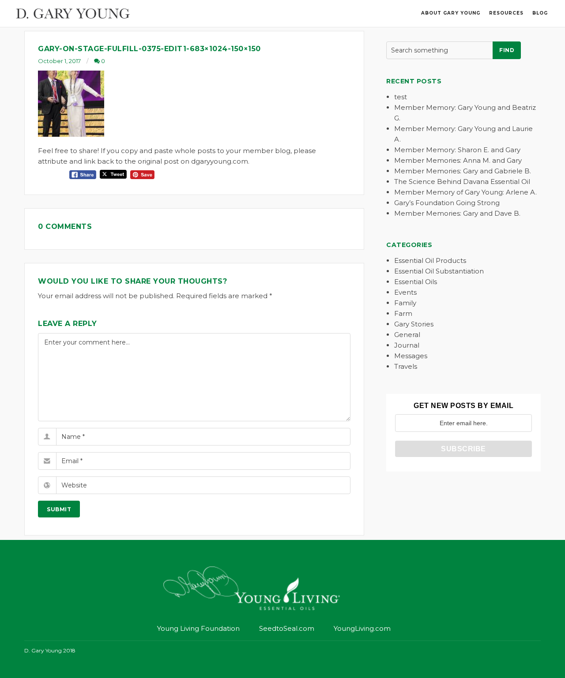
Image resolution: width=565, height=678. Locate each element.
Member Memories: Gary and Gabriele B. (462, 171)
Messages (410, 356)
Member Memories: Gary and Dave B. (457, 213)
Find (506, 50)
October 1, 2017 (59, 60)
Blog (540, 13)
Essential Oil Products (430, 260)
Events (405, 292)
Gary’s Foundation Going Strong (447, 203)
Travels (405, 366)
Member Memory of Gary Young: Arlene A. (465, 192)
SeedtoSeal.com (286, 628)
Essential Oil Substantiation (439, 271)
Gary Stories (413, 324)
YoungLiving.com (362, 628)
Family (405, 303)
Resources (506, 13)
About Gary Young (450, 13)
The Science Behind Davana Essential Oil (462, 181)
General (407, 334)
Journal (406, 345)
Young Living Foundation (198, 628)
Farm (403, 313)
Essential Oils (415, 281)
